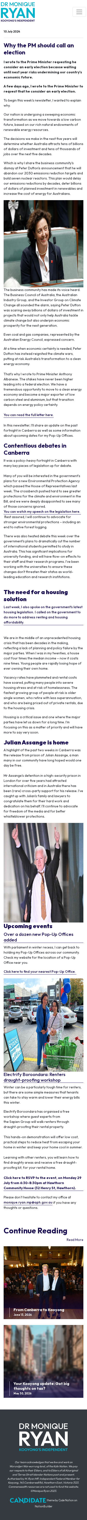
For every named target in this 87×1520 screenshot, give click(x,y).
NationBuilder (43, 1506)
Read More (75, 1240)
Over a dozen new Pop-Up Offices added (38, 937)
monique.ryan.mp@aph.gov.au (28, 1202)
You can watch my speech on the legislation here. (42, 511)
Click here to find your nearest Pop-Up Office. (40, 971)
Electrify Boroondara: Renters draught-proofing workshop (34, 1077)
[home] (18, 12)
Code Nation (66, 1500)
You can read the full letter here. (29, 415)
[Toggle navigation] (79, 12)
